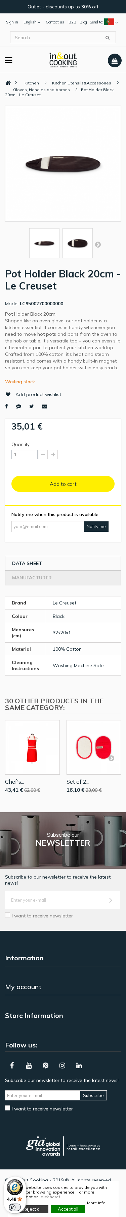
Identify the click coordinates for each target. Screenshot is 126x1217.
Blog (83, 22)
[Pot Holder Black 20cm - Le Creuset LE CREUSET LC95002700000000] (44, 243)
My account (23, 986)
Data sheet (27, 563)
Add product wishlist (38, 394)
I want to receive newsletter (42, 916)
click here (50, 1196)
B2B (72, 22)
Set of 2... (78, 781)
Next (97, 244)
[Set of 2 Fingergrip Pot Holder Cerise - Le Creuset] (94, 747)
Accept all (68, 1209)
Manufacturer (32, 578)
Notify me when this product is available (54, 514)
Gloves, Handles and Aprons (41, 89)
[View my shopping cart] (115, 61)
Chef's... (14, 781)
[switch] (15, 1207)
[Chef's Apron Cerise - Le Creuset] (32, 747)
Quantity (20, 444)
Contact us (55, 22)
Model (11, 304)
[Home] (8, 83)
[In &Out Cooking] (63, 59)
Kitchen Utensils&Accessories (81, 82)
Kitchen (32, 82)
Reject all (32, 1209)
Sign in (12, 22)
